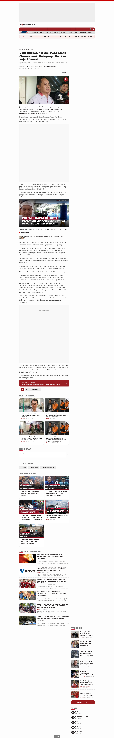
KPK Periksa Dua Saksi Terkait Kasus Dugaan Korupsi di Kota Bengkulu (43, 237)
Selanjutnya (35, 389)
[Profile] (90, 29)
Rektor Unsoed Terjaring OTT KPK (39, 36)
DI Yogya (63, 32)
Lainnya (90, 32)
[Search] (93, 29)
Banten (48, 32)
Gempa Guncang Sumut (57, 36)
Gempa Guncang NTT (71, 36)
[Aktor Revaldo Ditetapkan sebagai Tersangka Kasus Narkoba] (31, 483)
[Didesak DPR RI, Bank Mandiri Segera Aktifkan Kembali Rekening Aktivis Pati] (57, 483)
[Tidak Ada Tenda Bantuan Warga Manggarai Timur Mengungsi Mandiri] (31, 531)
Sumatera (35, 32)
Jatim (70, 32)
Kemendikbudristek (27, 113)
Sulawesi (83, 32)
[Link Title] (20, 49)
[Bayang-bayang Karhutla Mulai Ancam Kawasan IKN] (57, 507)
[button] (44, 213)
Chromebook (55, 109)
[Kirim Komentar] (67, 454)
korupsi (39, 109)
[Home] (28, 24)
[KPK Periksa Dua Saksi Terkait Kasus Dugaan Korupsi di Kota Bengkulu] (21, 237)
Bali (76, 32)
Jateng (56, 32)
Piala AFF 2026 (82, 36)
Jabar (42, 32)
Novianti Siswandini (50, 66)
